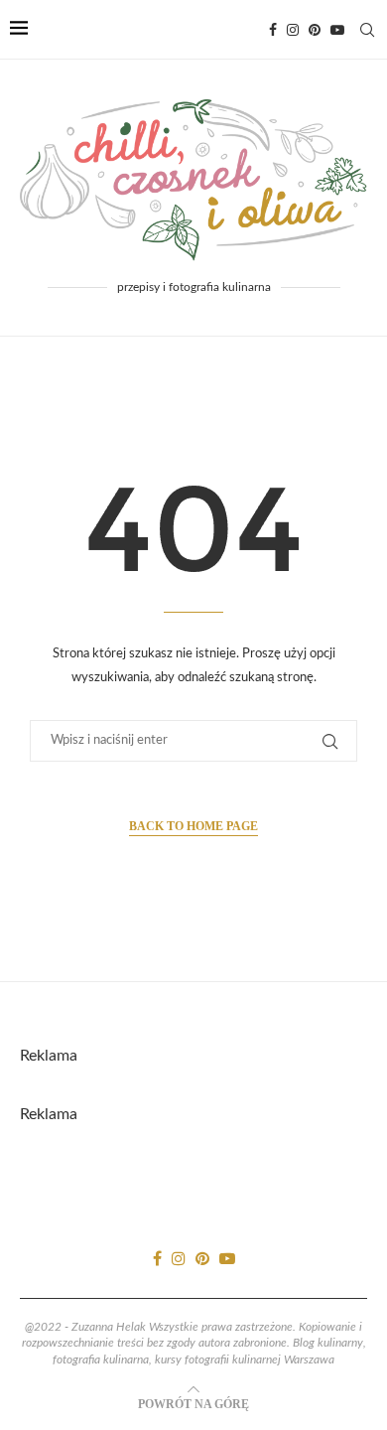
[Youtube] (337, 30)
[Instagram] (293, 30)
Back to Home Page (193, 826)
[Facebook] (273, 30)
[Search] (367, 30)
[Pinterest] (315, 30)
